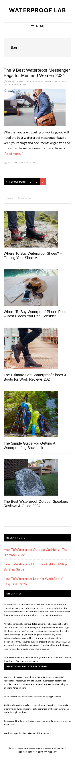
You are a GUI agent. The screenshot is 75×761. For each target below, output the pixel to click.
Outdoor (30, 162)
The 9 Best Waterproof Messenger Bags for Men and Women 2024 (37, 73)
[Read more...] (13, 154)
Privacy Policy (46, 752)
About (47, 748)
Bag (23, 162)
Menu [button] (40, 26)
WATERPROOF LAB (37, 10)
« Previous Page (15, 182)
